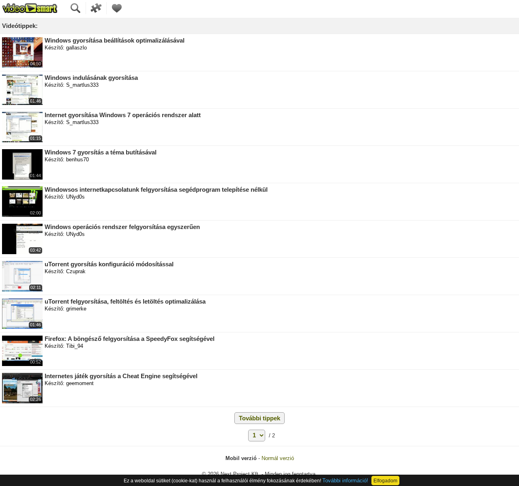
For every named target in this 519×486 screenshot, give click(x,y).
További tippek (259, 418)
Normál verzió (278, 458)
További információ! (345, 480)
